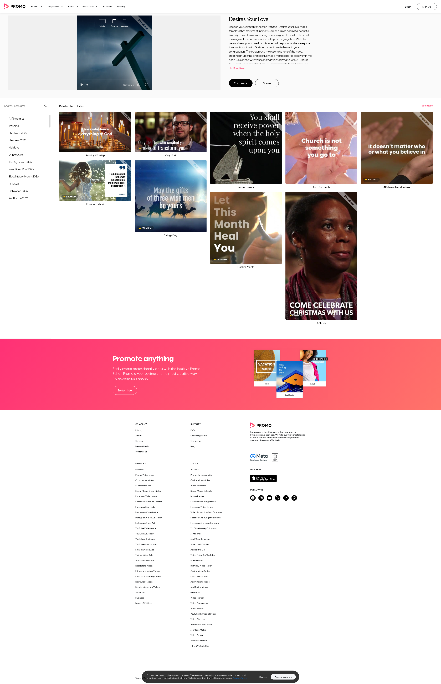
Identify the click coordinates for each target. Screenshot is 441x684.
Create (34, 6)
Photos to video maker (201, 475)
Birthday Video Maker (201, 565)
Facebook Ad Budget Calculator (206, 517)
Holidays (14, 147)
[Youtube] (269, 498)
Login (408, 6)
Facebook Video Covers (202, 507)
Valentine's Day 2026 (21, 169)
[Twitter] (277, 498)
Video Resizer (197, 608)
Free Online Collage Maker (203, 501)
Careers (139, 441)
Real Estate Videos (144, 565)
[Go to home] (17, 6)
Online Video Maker (200, 480)
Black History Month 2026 (24, 176)
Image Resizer (197, 496)
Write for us (141, 451)
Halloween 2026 (18, 191)
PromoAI (108, 6)
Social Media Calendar (202, 491)
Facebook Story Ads (145, 507)
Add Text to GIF (198, 549)
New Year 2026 (17, 140)
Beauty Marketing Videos (147, 587)
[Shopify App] (278, 478)
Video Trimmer (198, 619)
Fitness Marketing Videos (147, 571)
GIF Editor (195, 592)
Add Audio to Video (200, 581)
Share (267, 83)
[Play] (82, 84)
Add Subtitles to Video (201, 624)
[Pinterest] (294, 498)
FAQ (193, 430)
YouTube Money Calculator (204, 528)
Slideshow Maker (199, 640)
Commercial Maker (144, 480)
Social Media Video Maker (148, 491)
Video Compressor (199, 603)
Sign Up (427, 6)
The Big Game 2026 (20, 162)
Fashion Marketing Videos (148, 576)
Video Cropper (198, 635)
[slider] (81, 79)
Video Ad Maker (198, 485)
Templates (53, 6)
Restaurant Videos (144, 581)
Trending (14, 125)
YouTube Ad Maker (144, 533)
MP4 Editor (196, 533)
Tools (71, 6)
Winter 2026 (16, 154)
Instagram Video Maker (146, 512)
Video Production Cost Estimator (206, 512)
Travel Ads (140, 592)
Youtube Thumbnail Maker (204, 613)
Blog (193, 446)
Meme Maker (197, 560)
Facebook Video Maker (146, 496)
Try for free (125, 390)
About (138, 435)
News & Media (142, 446)
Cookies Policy (240, 678)
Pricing (121, 6)
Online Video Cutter (200, 571)
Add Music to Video (200, 539)
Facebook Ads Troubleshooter (205, 523)
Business (139, 597)
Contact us (196, 441)
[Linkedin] (286, 498)
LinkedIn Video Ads (144, 549)
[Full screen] (146, 84)
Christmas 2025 (18, 133)
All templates (16, 118)
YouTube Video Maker (146, 528)
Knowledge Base (199, 435)
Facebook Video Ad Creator (148, 501)
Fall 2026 (14, 183)
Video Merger (197, 597)
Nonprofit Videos (143, 603)
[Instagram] (275, 457)
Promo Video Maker (145, 475)
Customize (240, 83)
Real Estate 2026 (18, 198)
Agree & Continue (283, 677)
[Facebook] (259, 457)
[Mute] (88, 84)
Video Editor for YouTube (203, 555)
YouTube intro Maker (145, 539)
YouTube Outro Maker (146, 544)
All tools (195, 469)
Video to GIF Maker (200, 544)
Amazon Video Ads (144, 560)
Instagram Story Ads (145, 523)
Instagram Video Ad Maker (148, 517)
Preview (95, 128)
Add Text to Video (199, 587)
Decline (263, 677)
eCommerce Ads (143, 485)
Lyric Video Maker (199, 576)
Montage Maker (198, 630)
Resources (88, 6)
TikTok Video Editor (200, 646)
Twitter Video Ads (144, 555)
